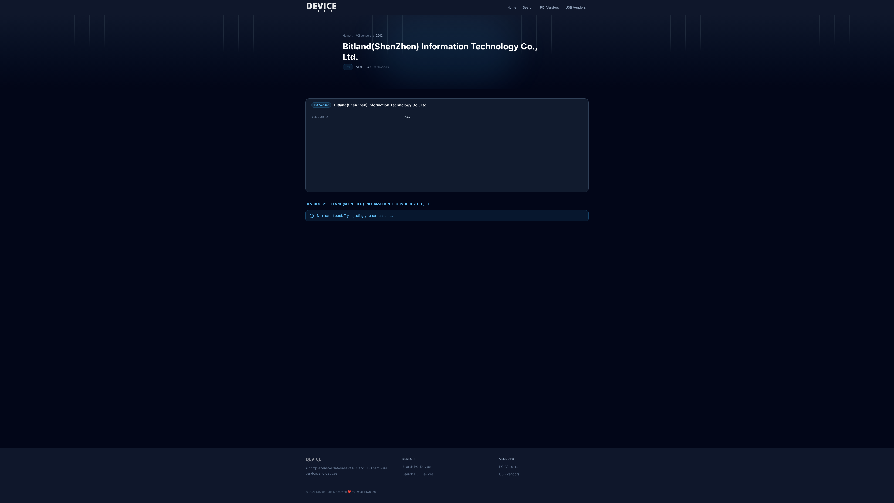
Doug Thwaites (366, 491)
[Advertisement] (447, 157)
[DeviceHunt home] (321, 7)
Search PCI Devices (417, 467)
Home (511, 7)
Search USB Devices (417, 474)
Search (528, 7)
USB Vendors (576, 7)
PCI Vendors (549, 7)
